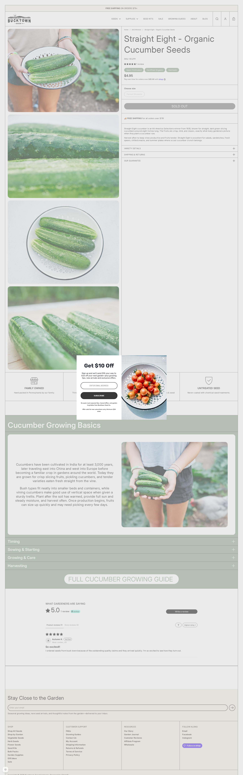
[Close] (163, 358)
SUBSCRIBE (99, 395)
